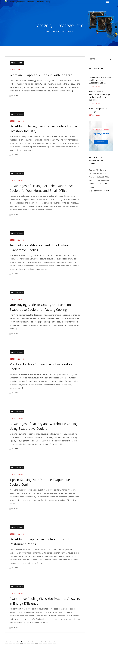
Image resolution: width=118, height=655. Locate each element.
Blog (55, 31)
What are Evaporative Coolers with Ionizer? (41, 75)
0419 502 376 (102, 183)
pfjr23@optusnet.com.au (99, 190)
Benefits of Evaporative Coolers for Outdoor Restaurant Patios (42, 541)
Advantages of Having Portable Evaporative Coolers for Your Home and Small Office (41, 188)
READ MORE (14, 95)
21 (50, 641)
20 (45, 641)
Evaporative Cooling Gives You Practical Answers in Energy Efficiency (45, 601)
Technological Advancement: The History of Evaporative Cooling (41, 247)
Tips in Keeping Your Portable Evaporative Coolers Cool (40, 482)
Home (47, 31)
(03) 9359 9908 (103, 176)
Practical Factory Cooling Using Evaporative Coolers (41, 366)
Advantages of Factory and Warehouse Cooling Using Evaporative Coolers (44, 426)
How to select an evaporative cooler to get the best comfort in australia (100, 95)
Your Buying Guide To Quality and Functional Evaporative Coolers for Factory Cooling (41, 307)
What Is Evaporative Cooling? (98, 110)
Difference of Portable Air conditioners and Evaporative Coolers (100, 80)
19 (41, 641)
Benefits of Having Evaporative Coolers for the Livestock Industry (43, 128)
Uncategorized (17, 63)
